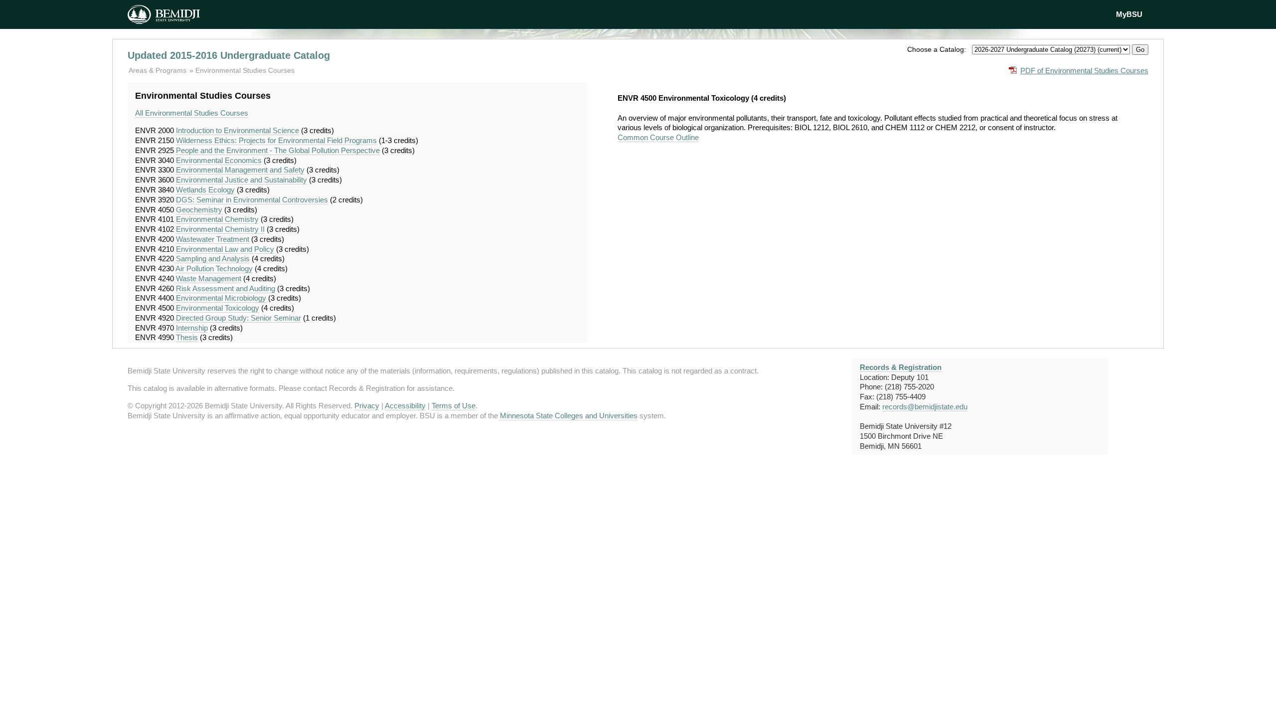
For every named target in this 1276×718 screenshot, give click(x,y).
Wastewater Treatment (212, 239)
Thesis (187, 337)
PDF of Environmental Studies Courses (1084, 70)
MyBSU (1129, 14)
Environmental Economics (219, 160)
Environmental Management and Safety (240, 170)
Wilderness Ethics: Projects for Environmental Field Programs (276, 140)
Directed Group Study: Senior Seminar (238, 318)
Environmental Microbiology (221, 298)
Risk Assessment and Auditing (225, 288)
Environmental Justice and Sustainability (241, 180)
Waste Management (208, 278)
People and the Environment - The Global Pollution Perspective (278, 150)
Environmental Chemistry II (220, 229)
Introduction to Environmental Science (237, 130)
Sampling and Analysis (213, 258)
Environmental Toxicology (217, 308)
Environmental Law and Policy (225, 249)
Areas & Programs (158, 70)
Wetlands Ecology (205, 189)
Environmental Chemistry (217, 219)
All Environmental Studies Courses (191, 113)
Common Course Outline (658, 137)
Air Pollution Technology (214, 268)
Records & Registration (901, 367)
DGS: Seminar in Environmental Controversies (252, 199)
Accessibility (405, 405)
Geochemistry (199, 209)
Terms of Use (454, 405)
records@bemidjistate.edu (924, 406)
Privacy (366, 405)
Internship (192, 328)
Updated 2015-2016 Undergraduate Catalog (229, 55)
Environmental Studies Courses (245, 70)
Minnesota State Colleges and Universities (569, 415)
